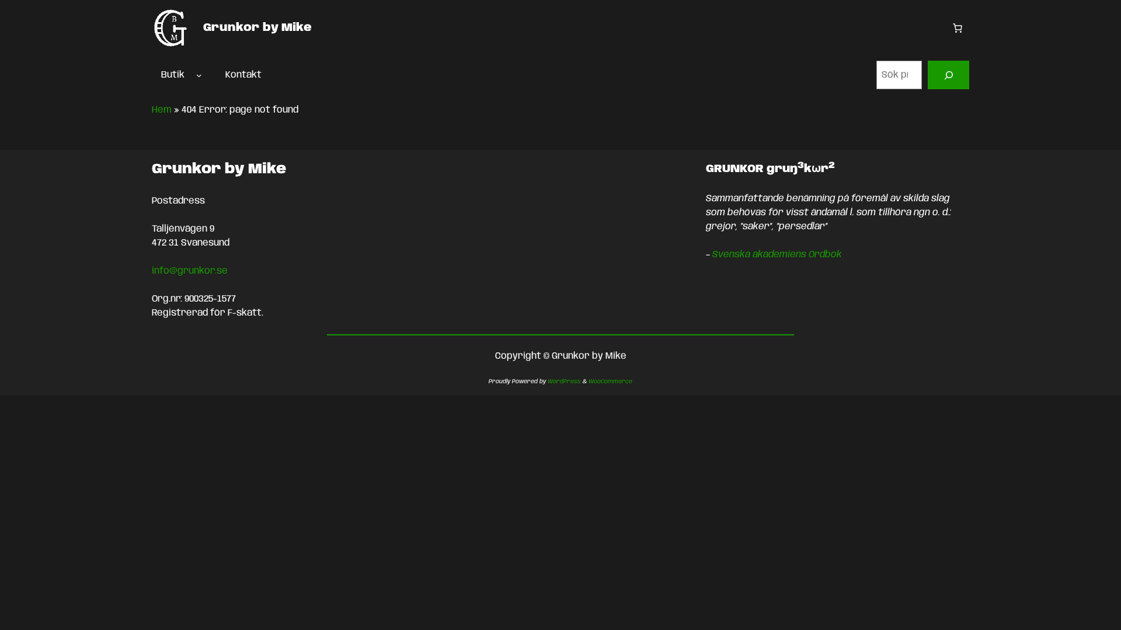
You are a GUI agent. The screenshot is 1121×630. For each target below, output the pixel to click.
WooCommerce (610, 381)
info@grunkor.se (190, 271)
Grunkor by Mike (257, 28)
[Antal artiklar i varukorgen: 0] (957, 28)
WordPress (564, 381)
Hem (162, 110)
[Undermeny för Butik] (199, 75)
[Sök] (948, 75)
